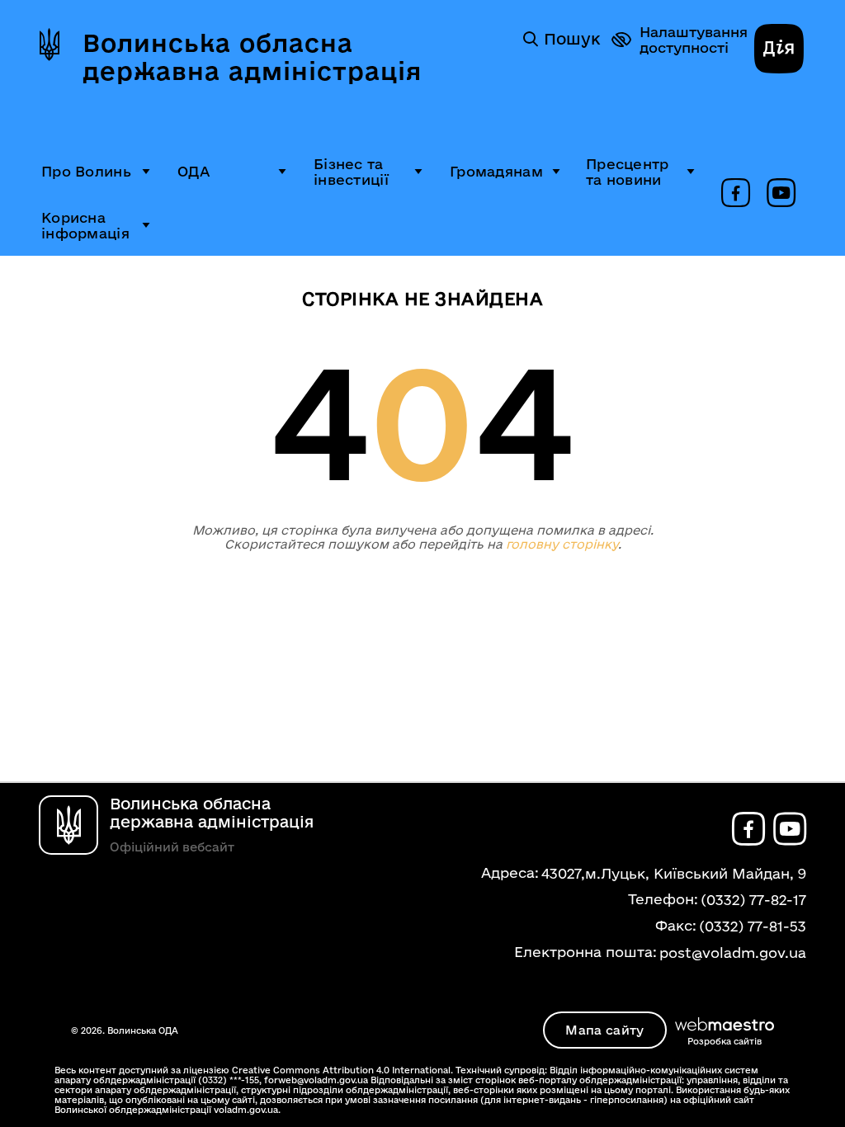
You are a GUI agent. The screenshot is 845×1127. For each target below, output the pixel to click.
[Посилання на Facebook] (735, 194)
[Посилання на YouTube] (781, 194)
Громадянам (496, 171)
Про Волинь (86, 171)
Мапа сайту (604, 1030)
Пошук (572, 39)
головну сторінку (562, 544)
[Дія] (779, 50)
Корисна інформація (85, 225)
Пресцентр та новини (627, 171)
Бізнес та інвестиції (351, 171)
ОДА (193, 171)
